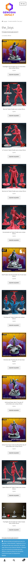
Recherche (14, 560)
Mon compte (4, 560)
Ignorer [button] (4, 555)
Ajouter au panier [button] (14, 74)
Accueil (5, 21)
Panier (22, 559)
